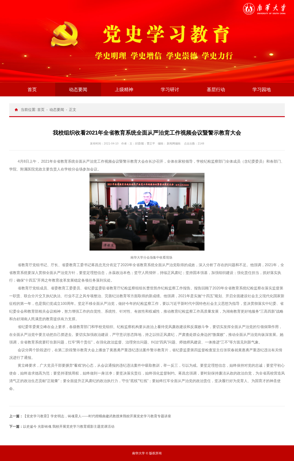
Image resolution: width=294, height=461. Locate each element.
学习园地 (261, 89)
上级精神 (124, 89)
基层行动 (216, 89)
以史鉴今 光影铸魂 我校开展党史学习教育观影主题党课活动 (61, 426)
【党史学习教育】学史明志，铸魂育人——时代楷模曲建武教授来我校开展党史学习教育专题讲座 (90, 416)
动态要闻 (78, 89)
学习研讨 (170, 89)
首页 (32, 89)
